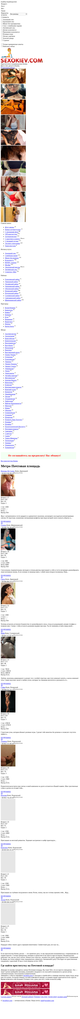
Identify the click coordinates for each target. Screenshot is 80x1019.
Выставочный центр (12, 352)
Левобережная (10, 394)
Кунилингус (9, 260)
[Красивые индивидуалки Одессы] (25, 994)
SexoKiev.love (28, 975)
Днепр (7, 371)
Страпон (6, 40)
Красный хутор (10, 389)
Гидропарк (9, 357)
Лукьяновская (10, 399)
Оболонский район (12, 289)
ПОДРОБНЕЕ (6, 521)
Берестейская (9, 338)
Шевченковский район (13, 300)
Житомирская (10, 378)
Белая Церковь (10, 308)
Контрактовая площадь (13, 387)
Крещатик (8, 392)
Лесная (7, 396)
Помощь (37, 997)
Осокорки (8, 415)
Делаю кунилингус (10, 30)
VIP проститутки (11, 234)
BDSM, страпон (10, 263)
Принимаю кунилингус (11, 32)
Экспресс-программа (12, 243)
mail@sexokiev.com (47, 1000)
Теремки (8, 443)
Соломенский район (12, 296)
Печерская (8, 417)
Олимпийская (10, 413)
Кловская (8, 385)
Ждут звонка (9, 227)
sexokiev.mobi (62, 997)
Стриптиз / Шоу (10, 272)
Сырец (7, 436)
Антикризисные (11, 236)
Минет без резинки (12, 258)
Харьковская (9, 447)
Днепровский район (12, 286)
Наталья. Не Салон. (8, 471)
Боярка (7, 312)
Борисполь (9, 310)
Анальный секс (8, 19)
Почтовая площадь (11, 429)
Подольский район (11, 293)
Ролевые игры (8, 34)
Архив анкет (52, 997)
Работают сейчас (9, 46)
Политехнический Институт (15, 427)
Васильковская (10, 343)
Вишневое (8, 319)
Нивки (7, 408)
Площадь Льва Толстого (13, 420)
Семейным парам (11, 256)
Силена (3, 525)
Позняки (8, 422)
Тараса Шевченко (11, 438)
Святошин (8, 431)
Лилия (3, 900)
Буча (6, 317)
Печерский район (11, 291)
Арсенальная (9, 336)
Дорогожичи (9, 373)
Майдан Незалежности (13, 403)
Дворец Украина (11, 364)
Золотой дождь (8, 38)
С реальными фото (11, 232)
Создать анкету (8, 451)
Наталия (4, 795)
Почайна (8, 424)
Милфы (7, 265)
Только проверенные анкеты (13, 44)
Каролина (4, 848)
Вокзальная (9, 348)
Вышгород (9, 322)
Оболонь (8, 410)
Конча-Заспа (9, 326)
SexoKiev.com (7, 1000)
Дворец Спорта (10, 366)
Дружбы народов (11, 375)
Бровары (8, 315)
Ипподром (8, 382)
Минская (8, 406)
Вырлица (8, 350)
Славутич (8, 434)
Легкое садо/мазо (9, 36)
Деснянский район (11, 284)
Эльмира (4, 741)
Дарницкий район (11, 282)
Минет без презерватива (11, 24)
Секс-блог (44, 997)
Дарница (8, 362)
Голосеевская (9, 359)
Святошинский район (13, 298)
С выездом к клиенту (12, 239)
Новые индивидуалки (13, 230)
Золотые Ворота (10, 380)
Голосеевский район (12, 279)
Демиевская (9, 369)
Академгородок (10, 334)
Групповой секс (8, 22)
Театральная (9, 441)
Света (3, 579)
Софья (3, 687)
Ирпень (7, 324)
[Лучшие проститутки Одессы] (25, 988)
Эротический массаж (12, 267)
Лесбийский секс (9, 28)
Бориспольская (10, 341)
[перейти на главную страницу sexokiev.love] (22, 62)
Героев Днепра (10, 355)
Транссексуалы (10, 246)
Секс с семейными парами (12, 26)
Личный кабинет (8, 68)
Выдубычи (9, 345)
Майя (3, 633)
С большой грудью (11, 241)
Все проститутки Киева (9, 461)
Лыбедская (9, 401)
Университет (9, 445)
